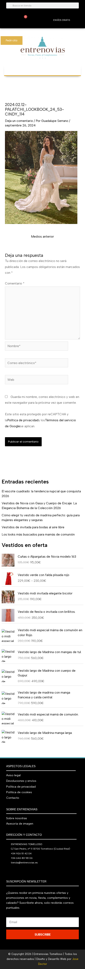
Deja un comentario (19, 121)
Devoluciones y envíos (21, 781)
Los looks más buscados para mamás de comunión (38, 534)
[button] (42, 67)
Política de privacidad (22, 420)
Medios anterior (42, 236)
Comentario (14, 283)
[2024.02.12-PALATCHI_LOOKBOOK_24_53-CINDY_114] (41, 177)
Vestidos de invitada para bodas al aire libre (33, 527)
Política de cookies (19, 792)
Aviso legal (13, 775)
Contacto (12, 798)
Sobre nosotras (16, 818)
